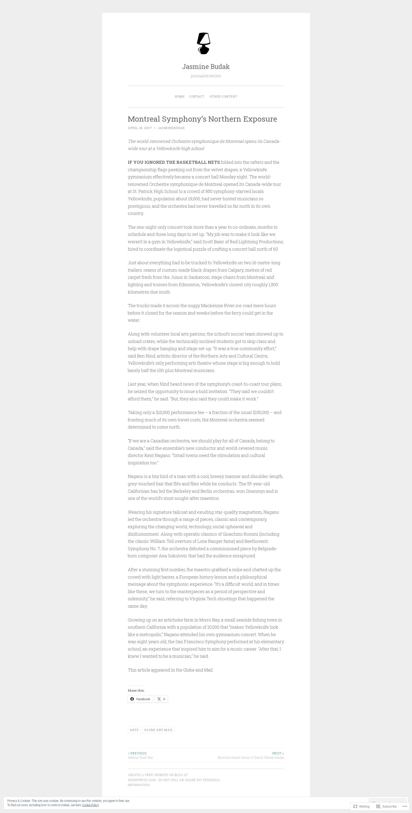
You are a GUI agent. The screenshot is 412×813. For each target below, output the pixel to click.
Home (180, 96)
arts (134, 730)
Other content (223, 96)
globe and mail (158, 730)
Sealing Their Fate (140, 755)
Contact (196, 96)
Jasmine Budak (206, 66)
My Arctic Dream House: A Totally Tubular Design (250, 755)
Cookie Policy (90, 805)
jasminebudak (171, 128)
